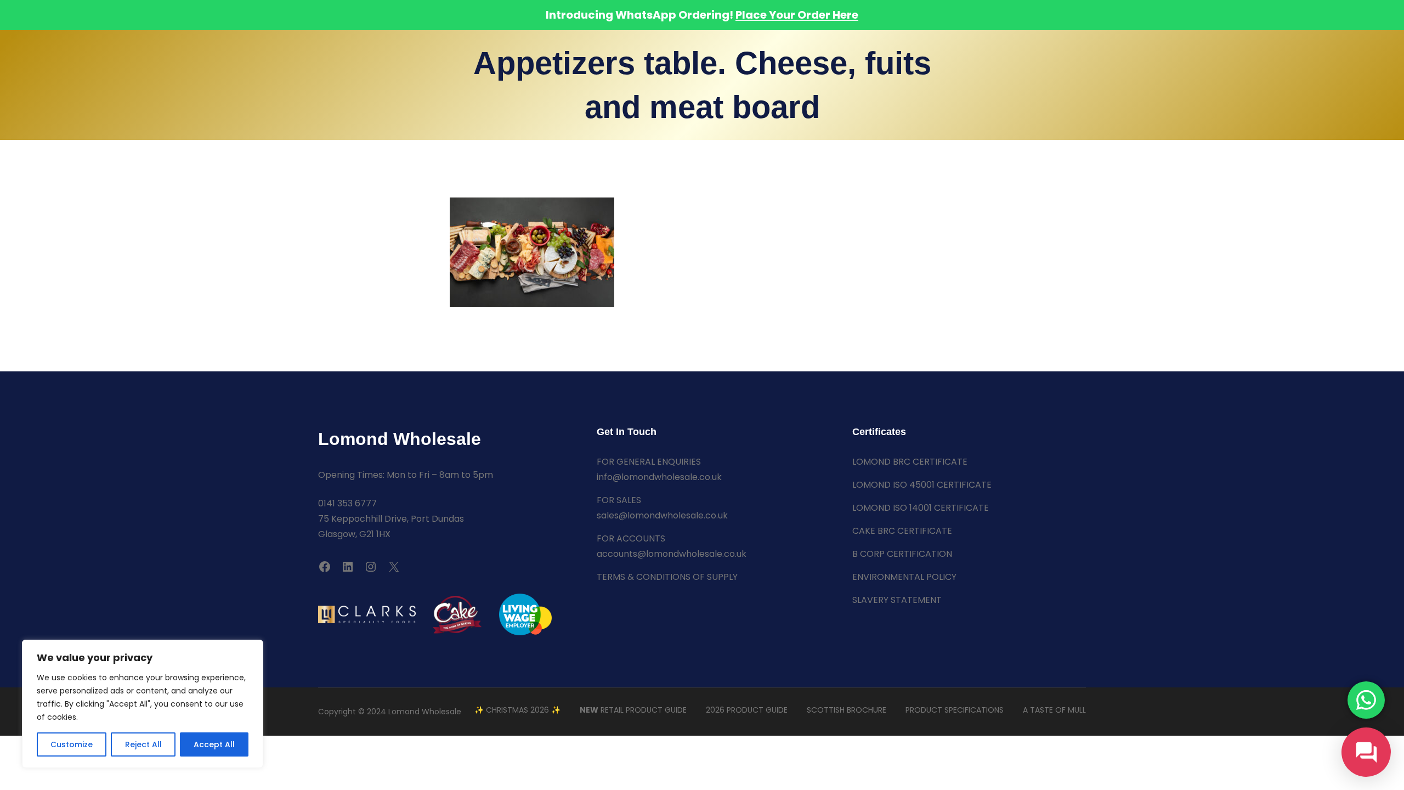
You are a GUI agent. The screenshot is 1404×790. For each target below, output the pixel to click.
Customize (71, 744)
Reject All (143, 744)
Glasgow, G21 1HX (354, 534)
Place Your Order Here (796, 14)
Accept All (214, 744)
